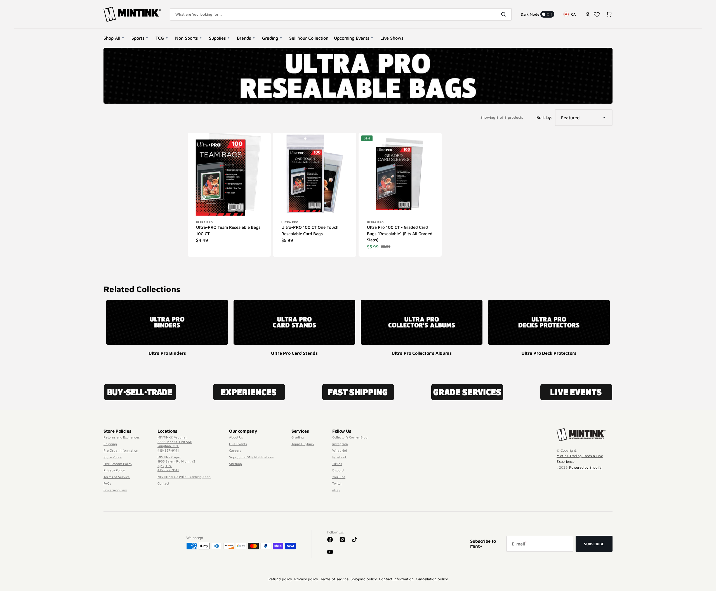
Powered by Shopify (585, 467)
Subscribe (594, 544)
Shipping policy (364, 579)
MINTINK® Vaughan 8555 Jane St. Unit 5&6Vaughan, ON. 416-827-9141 (174, 443)
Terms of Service (116, 477)
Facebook (339, 457)
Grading (297, 437)
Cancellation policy (432, 579)
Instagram (340, 444)
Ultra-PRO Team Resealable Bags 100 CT (228, 230)
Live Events (238, 444)
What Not (339, 450)
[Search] (504, 14)
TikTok (337, 464)
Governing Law (115, 490)
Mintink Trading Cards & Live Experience (580, 459)
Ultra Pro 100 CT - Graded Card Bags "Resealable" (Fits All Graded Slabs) (399, 233)
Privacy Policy (114, 470)
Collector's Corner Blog (350, 437)
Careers (235, 450)
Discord (338, 470)
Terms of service (334, 579)
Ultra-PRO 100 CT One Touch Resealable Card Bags (309, 230)
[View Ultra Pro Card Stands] (294, 322)
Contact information (396, 579)
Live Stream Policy (117, 464)
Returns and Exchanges (121, 437)
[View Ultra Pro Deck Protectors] (549, 322)
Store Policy (112, 457)
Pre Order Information (120, 450)
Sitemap (235, 464)
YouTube (338, 477)
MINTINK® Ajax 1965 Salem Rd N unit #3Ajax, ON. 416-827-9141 (176, 463)
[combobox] (341, 14)
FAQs (107, 483)
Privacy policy (306, 579)
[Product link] (229, 195)
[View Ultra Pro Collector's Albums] (421, 322)
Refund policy (280, 579)
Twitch (337, 483)
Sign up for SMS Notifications (251, 457)
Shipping (110, 444)
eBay (336, 490)
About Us (236, 437)
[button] (587, 14)
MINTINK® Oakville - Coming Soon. (184, 477)
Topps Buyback (302, 444)
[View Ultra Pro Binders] (167, 322)
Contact (163, 483)
